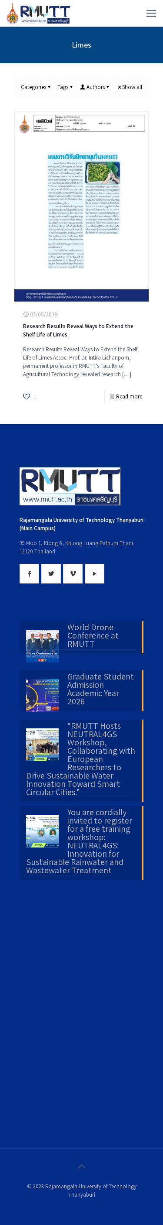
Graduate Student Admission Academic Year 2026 (100, 690)
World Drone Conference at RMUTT (93, 636)
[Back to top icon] (82, 1166)
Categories (33, 87)
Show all (132, 87)
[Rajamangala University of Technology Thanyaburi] (39, 13)
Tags (62, 87)
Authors (95, 87)
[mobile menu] (151, 13)
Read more (129, 396)
